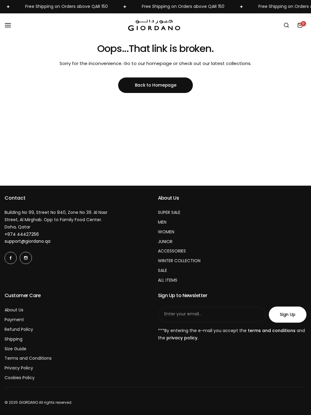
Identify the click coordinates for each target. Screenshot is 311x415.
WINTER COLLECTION (179, 261)
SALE (162, 270)
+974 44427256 (22, 234)
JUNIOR (165, 241)
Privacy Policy (19, 368)
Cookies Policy (20, 378)
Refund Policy (19, 329)
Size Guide (15, 349)
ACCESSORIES (172, 251)
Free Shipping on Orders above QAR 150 (63, 6)
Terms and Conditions (28, 358)
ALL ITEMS (167, 280)
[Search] (286, 25)
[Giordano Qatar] (155, 25)
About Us (14, 310)
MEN (162, 222)
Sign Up (288, 314)
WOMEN (166, 232)
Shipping (13, 339)
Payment (14, 320)
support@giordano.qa (27, 241)
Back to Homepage (155, 85)
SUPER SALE (169, 212)
